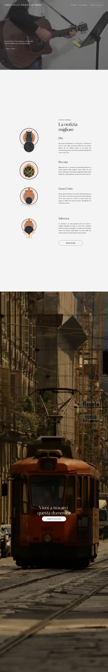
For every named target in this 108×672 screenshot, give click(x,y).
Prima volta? (11, 49)
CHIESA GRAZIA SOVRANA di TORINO (23, 5)
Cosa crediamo (82, 5)
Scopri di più (70, 243)
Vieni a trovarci (96, 5)
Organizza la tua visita (54, 519)
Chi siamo (74, 5)
